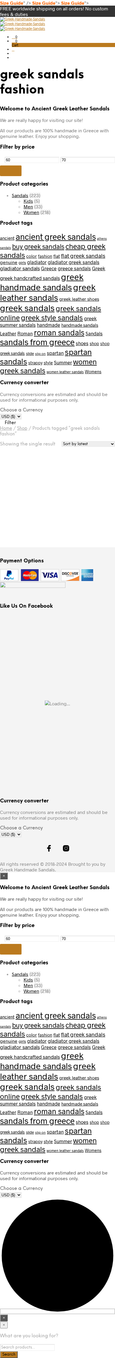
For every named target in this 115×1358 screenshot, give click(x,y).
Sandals (20, 195)
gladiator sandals (20, 268)
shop (94, 343)
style (48, 362)
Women (31, 212)
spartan (55, 353)
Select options (22, 519)
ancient (7, 238)
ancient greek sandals (56, 236)
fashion (45, 256)
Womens (93, 371)
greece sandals (74, 268)
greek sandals (27, 308)
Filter (11, 170)
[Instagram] (112, 23)
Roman (25, 333)
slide (30, 353)
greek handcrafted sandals (30, 278)
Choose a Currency (21, 410)
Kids (28, 201)
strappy (35, 362)
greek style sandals (52, 317)
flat (56, 256)
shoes (82, 343)
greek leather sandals (48, 292)
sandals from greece (37, 342)
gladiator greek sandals (73, 262)
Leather (8, 333)
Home (6, 428)
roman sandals (59, 332)
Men (28, 206)
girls (22, 262)
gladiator (37, 262)
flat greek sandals (83, 255)
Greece (49, 268)
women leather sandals (65, 372)
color (31, 256)
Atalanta (11, 499)
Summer (63, 362)
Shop (22, 428)
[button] (14, 37)
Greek (98, 268)
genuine (8, 262)
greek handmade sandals (41, 281)
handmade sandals (79, 325)
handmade (48, 325)
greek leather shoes (79, 299)
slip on (40, 353)
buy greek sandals (38, 246)
